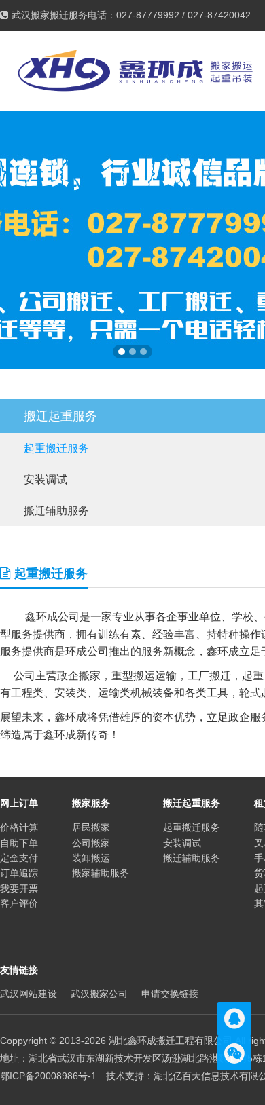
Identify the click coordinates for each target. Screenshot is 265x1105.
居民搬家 (91, 827)
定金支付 (19, 858)
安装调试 (182, 843)
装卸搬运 (91, 858)
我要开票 (19, 888)
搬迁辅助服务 (191, 858)
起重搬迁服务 (191, 827)
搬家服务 (91, 803)
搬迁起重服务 (191, 803)
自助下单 (19, 843)
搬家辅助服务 (100, 872)
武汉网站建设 (28, 993)
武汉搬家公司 (99, 993)
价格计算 (19, 827)
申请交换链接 (169, 993)
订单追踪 (19, 872)
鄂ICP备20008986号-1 (48, 1075)
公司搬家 (91, 843)
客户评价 (19, 903)
